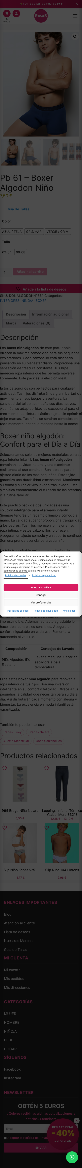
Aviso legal (69, 610)
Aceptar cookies (41, 587)
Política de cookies (15, 575)
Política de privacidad (44, 575)
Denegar (41, 595)
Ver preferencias (41, 602)
